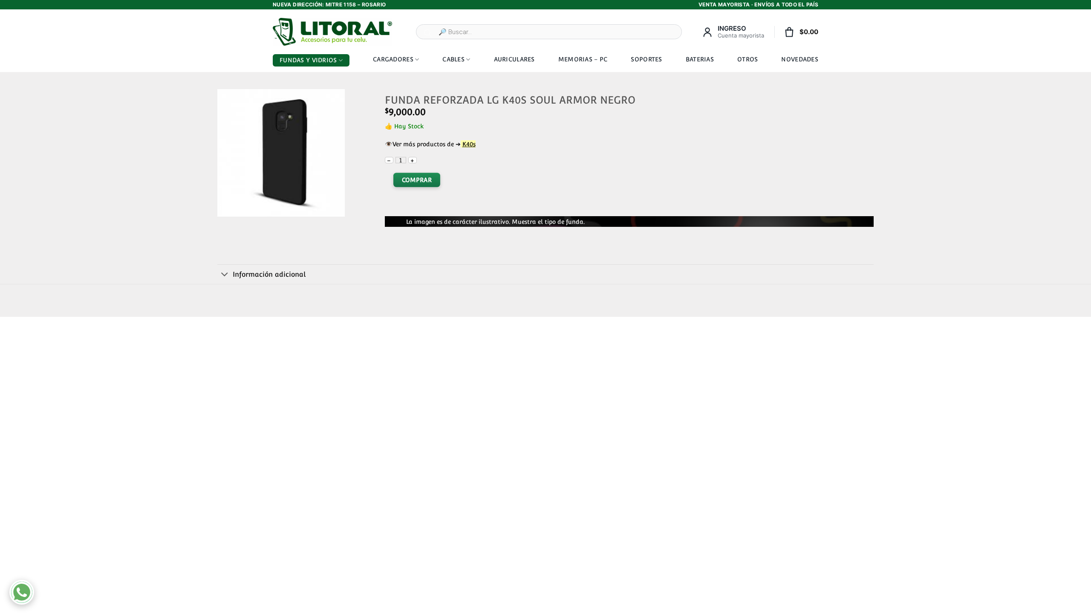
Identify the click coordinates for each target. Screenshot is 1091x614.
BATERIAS (700, 59)
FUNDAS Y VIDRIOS (308, 60)
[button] (227, 207)
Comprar (416, 179)
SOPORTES (646, 59)
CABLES (453, 59)
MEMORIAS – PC (583, 59)
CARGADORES (393, 59)
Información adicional (269, 274)
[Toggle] (224, 275)
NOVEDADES (799, 59)
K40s (469, 144)
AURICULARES (514, 59)
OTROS (747, 59)
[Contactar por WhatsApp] (21, 592)
